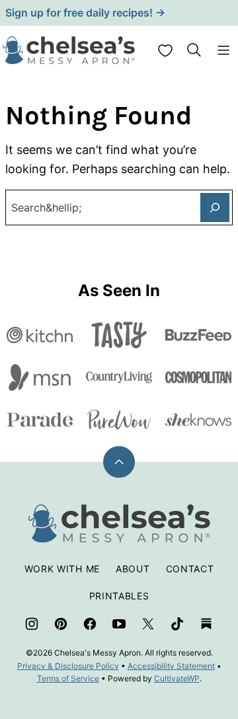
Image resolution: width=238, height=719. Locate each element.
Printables (119, 595)
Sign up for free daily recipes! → (85, 12)
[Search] (194, 50)
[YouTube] (119, 623)
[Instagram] (31, 623)
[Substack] (206, 623)
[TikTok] (177, 623)
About (133, 568)
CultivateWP (177, 678)
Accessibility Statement (171, 666)
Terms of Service (68, 678)
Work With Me (62, 568)
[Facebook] (89, 623)
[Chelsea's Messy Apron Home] (69, 50)
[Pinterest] (60, 623)
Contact (190, 568)
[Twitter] (148, 623)
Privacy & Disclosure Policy (68, 666)
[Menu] (223, 50)
